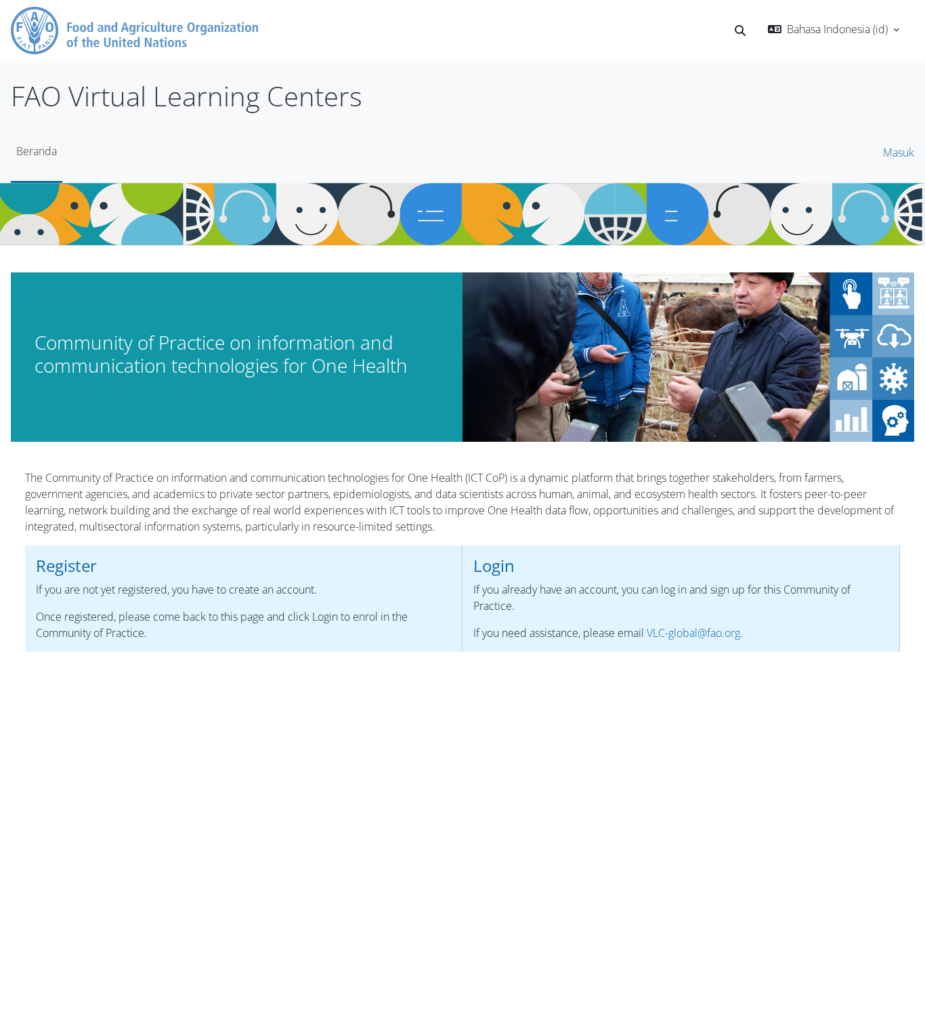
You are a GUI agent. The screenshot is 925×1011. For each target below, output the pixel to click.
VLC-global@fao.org (693, 632)
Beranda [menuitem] (36, 151)
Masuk (898, 152)
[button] (740, 30)
